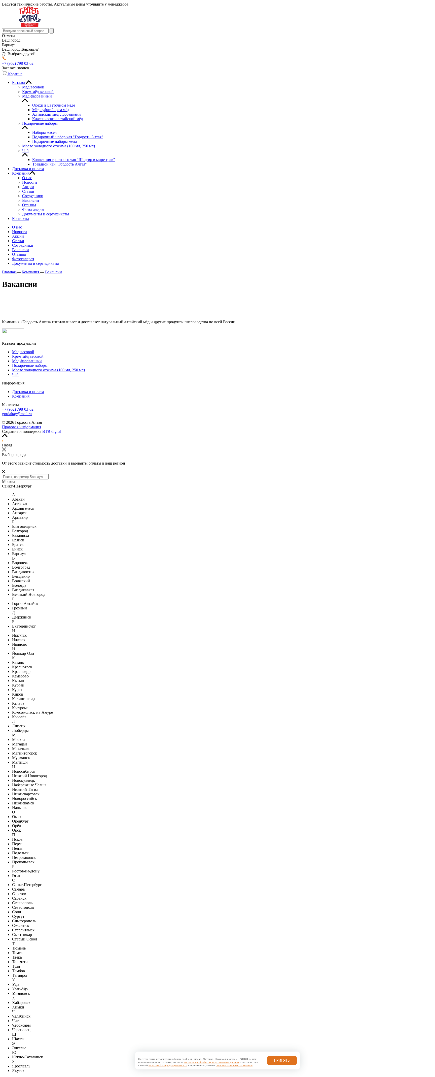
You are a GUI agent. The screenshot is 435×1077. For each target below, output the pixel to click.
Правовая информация (21, 427)
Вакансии (20, 250)
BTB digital (51, 431)
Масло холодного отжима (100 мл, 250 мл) (48, 370)
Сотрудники (22, 245)
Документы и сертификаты (35, 263)
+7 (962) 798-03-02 (17, 409)
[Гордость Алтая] (29, 26)
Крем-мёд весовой (28, 356)
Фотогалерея (23, 259)
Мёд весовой (23, 352)
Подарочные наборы (30, 365)
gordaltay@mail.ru (17, 414)
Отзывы (19, 254)
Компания (20, 396)
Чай (15, 374)
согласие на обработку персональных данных (211, 1061)
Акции (18, 236)
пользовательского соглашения (234, 1064)
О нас (17, 227)
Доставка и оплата (28, 391)
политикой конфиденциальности (168, 1064)
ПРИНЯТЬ (282, 1060)
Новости (19, 232)
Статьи (18, 241)
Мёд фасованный (27, 361)
